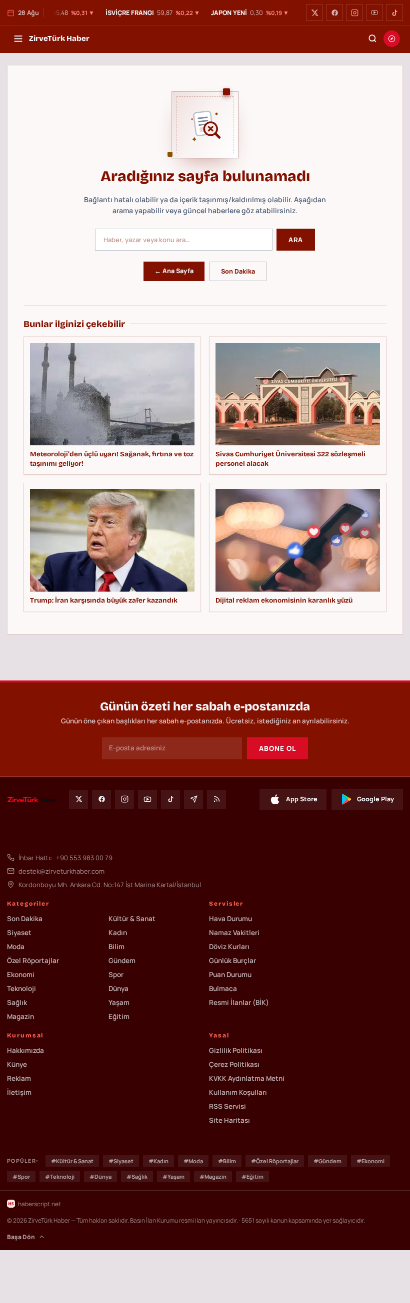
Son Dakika (238, 271)
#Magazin (213, 1176)
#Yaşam (173, 1176)
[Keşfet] (392, 38)
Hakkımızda (25, 1050)
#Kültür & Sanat (72, 1161)
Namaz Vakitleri (234, 932)
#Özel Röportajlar (274, 1161)
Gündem (122, 960)
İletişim (19, 1092)
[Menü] (18, 38)
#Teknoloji (59, 1176)
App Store (302, 799)
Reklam (19, 1078)
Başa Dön (21, 1237)
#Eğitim (253, 1176)
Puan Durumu (230, 974)
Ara (295, 239)
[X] (314, 12)
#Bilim (227, 1161)
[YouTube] (374, 12)
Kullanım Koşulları (238, 1092)
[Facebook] (334, 12)
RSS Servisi (227, 1106)
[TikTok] (394, 12)
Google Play (375, 799)
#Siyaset (121, 1161)
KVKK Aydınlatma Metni (246, 1078)
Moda (15, 946)
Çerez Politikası (234, 1064)
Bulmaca (223, 988)
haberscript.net (39, 1204)
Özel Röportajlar (33, 960)
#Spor (21, 1176)
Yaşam (119, 1002)
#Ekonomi (370, 1161)
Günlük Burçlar (232, 960)
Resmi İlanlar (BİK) (239, 1002)
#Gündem (328, 1161)
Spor (116, 974)
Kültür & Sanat (132, 918)
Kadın (117, 932)
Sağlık (17, 1002)
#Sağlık (137, 1176)
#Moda (193, 1161)
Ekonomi (20, 974)
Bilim (116, 946)
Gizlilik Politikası (235, 1050)
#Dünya (101, 1176)
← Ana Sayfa (174, 271)
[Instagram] (354, 12)
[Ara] (373, 38)
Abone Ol (277, 748)
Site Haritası (229, 1120)
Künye (17, 1064)
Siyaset (19, 932)
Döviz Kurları (229, 946)
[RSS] (216, 799)
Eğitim (119, 1016)
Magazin (20, 1016)
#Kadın (158, 1161)
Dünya (118, 988)
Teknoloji (21, 988)
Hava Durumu (230, 918)
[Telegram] (193, 799)
